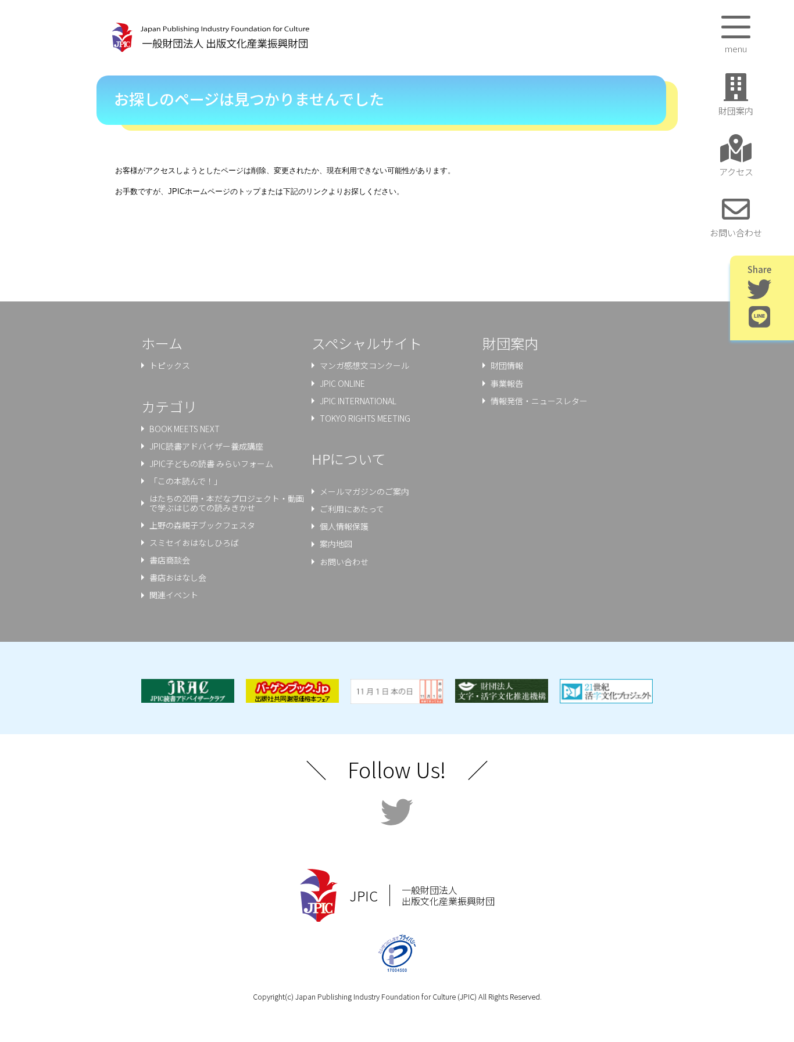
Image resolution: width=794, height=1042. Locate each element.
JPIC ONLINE (342, 383)
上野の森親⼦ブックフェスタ (202, 525)
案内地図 (336, 543)
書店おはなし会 (177, 577)
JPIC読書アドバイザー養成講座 (206, 446)
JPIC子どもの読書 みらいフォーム (211, 463)
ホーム (162, 343)
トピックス (169, 365)
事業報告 (507, 383)
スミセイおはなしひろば (194, 542)
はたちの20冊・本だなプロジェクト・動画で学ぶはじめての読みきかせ (226, 503)
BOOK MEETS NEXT (184, 428)
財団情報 (507, 365)
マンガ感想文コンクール (364, 365)
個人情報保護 (344, 526)
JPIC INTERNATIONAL (358, 401)
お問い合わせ (344, 561)
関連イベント (173, 595)
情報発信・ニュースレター (539, 401)
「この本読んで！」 (185, 481)
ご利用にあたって (352, 509)
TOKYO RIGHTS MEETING (365, 418)
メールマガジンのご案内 (364, 491)
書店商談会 (169, 560)
